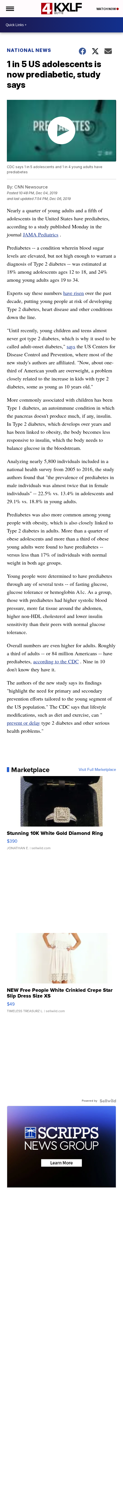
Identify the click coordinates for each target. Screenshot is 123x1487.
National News (29, 50)
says (71, 346)
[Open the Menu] (9, 8)
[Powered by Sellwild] (108, 1101)
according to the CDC (56, 661)
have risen (73, 292)
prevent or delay (23, 722)
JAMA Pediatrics (40, 234)
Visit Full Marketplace (97, 770)
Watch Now (106, 9)
